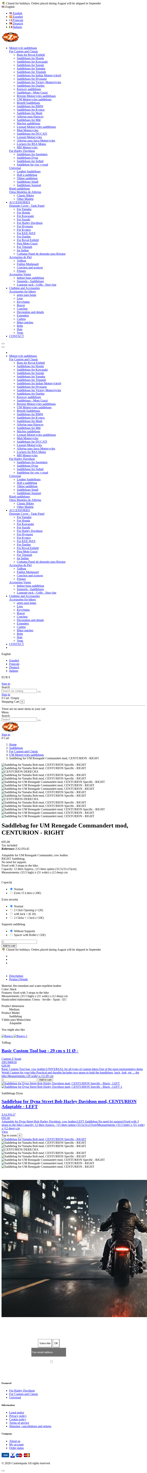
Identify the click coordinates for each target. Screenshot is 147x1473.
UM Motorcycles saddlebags (34, 99)
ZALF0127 (9, 1114)
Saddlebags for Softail (30, 161)
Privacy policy (18, 1416)
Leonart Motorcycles (29, 137)
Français (17, 20)
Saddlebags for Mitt (29, 120)
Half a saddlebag (27, 174)
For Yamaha (24, 209)
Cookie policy (17, 1419)
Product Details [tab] (18, 979)
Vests (20, 332)
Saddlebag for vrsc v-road (32, 164)
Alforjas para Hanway (30, 116)
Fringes (21, 271)
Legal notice (16, 1412)
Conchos (22, 308)
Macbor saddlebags (28, 123)
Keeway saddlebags (29, 89)
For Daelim (24, 236)
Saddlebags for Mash (29, 113)
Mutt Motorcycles (27, 130)
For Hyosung (25, 226)
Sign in (6, 683)
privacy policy (90, 1362)
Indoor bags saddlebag (30, 277)
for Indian (23, 250)
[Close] (3, 347)
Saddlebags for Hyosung (32, 78)
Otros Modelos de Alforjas (25, 192)
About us (14, 1441)
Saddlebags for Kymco (31, 109)
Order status (16, 1448)
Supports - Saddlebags (30, 281)
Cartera (21, 319)
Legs (20, 298)
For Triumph (24, 247)
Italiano (17, 27)
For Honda (23, 212)
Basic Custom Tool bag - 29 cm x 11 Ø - (40, 1050)
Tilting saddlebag (27, 178)
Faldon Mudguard (28, 264)
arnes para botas (26, 295)
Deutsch (17, 23)
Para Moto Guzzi (27, 243)
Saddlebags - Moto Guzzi (32, 92)
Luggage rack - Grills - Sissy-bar (36, 284)
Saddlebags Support (29, 185)
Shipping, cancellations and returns (30, 1426)
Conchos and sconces (30, 267)
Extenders (23, 315)
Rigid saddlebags (19, 188)
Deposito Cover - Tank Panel (26, 205)
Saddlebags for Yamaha (31, 68)
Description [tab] (16, 975)
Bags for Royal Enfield (31, 54)
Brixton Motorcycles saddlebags (36, 96)
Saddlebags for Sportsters (32, 154)
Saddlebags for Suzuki (30, 65)
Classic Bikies (25, 195)
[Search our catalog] (39, 691)
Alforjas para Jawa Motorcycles (36, 140)
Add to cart (9, 945)
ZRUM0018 (9, 1062)
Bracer (21, 305)
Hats (19, 329)
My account (16, 1444)
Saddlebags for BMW (30, 106)
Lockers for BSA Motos (31, 144)
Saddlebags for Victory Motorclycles (39, 82)
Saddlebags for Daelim (30, 85)
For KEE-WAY (26, 233)
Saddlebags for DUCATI (32, 133)
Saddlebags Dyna (27, 157)
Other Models (25, 198)
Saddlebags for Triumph (31, 72)
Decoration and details (30, 312)
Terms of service (19, 1422)
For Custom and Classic (23, 51)
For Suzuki (23, 219)
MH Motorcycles (27, 147)
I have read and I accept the (75, 1362)
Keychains (23, 301)
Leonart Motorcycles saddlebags (36, 126)
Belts (20, 325)
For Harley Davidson (22, 150)
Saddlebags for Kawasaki (32, 61)
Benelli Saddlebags (28, 102)
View (5, 1131)
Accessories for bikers (22, 291)
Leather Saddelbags (29, 171)
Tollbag (21, 260)
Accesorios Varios (20, 274)
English (17, 13)
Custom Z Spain (11, 1058)
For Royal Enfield (28, 240)
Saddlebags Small (27, 181)
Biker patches (25, 322)
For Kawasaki (25, 216)
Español (17, 16)
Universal (15, 168)
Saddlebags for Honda (30, 58)
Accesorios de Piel (20, 257)
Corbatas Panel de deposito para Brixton (41, 253)
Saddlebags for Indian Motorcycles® (39, 75)
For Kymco (24, 229)
